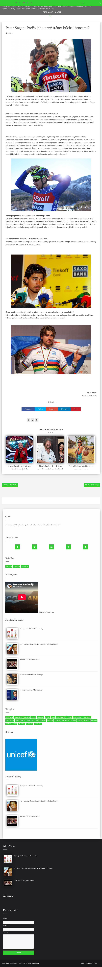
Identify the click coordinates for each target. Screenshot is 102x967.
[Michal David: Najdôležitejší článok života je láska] (19, 449)
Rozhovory (77, 717)
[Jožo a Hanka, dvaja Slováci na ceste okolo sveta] (81, 449)
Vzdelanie (37, 724)
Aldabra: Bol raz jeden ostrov (29, 659)
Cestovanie (10, 720)
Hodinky (22, 724)
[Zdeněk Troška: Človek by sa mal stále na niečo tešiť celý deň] (50, 449)
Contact (89, 963)
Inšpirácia (25, 566)
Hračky (73, 720)
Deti (36, 720)
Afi (16, 963)
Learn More (47, 12)
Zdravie (57, 720)
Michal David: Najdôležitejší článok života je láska (19, 467)
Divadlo (94, 720)
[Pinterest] (68, 546)
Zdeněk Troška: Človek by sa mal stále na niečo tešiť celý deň (50, 467)
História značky (11, 724)
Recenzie (29, 724)
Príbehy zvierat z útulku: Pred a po (31, 675)
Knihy (80, 720)
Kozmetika (65, 720)
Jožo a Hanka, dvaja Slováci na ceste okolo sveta (81, 467)
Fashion (50, 720)
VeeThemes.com (33, 963)
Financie (43, 720)
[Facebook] (17, 546)
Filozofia (17, 566)
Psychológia (60, 717)
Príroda (69, 717)
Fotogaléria (18, 717)
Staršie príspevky (92, 485)
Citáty (47, 717)
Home (82, 963)
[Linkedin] (51, 546)
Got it (58, 12)
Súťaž (23, 720)
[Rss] (85, 546)
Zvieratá (27, 717)
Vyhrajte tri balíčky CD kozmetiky (31, 629)
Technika (30, 720)
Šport (17, 720)
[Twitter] (34, 546)
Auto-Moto (86, 717)
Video (34, 717)
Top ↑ (96, 963)
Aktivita (9, 566)
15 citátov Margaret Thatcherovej (31, 690)
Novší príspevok (9, 485)
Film (53, 717)
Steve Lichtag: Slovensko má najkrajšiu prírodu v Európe (39, 644)
